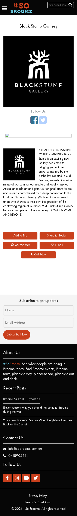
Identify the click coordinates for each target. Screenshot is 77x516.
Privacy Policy (38, 496)
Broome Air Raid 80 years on (21, 399)
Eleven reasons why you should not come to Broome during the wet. (35, 410)
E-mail (58, 245)
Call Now (39, 254)
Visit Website (22, 245)
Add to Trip (20, 235)
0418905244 (18, 456)
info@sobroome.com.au (25, 449)
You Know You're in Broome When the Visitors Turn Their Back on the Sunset (37, 422)
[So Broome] (21, 7)
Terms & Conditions (37, 502)
